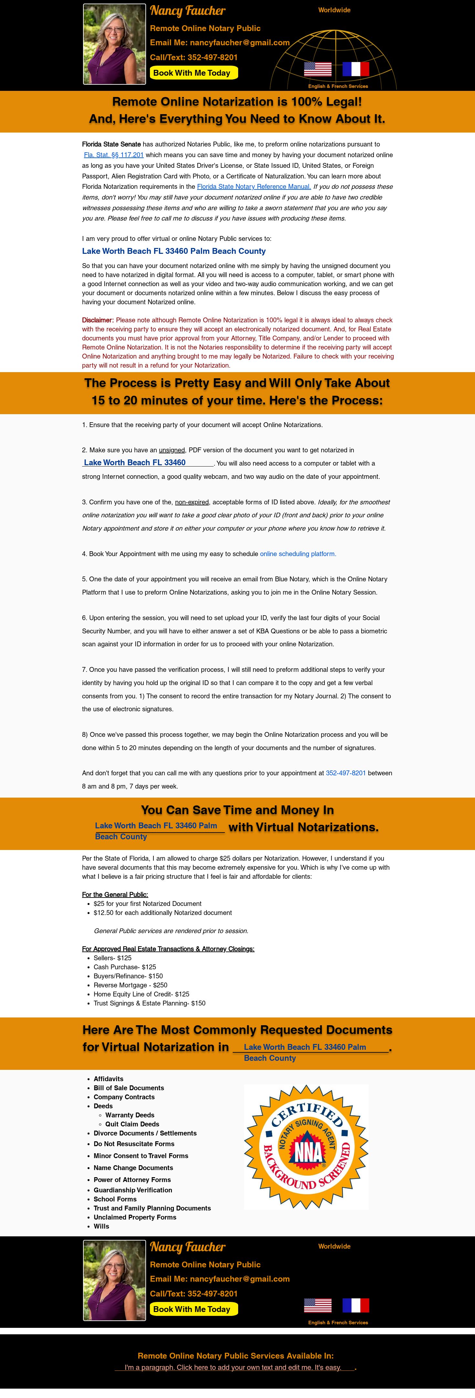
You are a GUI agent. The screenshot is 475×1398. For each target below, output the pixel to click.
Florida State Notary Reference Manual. (254, 186)
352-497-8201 (213, 57)
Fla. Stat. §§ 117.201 (114, 155)
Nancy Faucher (188, 10)
